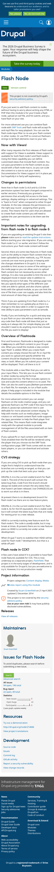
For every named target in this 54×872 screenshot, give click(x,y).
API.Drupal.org (8, 830)
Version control (18, 87)
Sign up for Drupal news (13, 806)
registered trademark (28, 862)
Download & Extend (38, 820)
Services (32, 800)
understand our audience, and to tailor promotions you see (31, 8)
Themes (32, 830)
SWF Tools (17, 127)
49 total (16, 691)
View (6, 87)
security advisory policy (21, 99)
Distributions (34, 833)
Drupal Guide (8, 821)
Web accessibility (9, 839)
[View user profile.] (10, 646)
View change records (13, 767)
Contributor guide (37, 806)
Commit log (9, 755)
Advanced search (11, 678)
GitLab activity (10, 759)
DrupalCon (33, 812)
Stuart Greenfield (27, 590)
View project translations (15, 731)
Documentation (9, 817)
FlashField (38, 560)
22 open (7, 691)
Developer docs (9, 827)
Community (34, 796)
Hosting (32, 803)
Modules (5, 69)
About (4, 835)
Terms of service (9, 848)
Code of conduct (36, 815)
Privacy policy (8, 851)
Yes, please (15, 13)
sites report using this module (23, 585)
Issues (6, 751)
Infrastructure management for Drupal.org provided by (23, 784)
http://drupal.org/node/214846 (18, 727)
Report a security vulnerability (18, 763)
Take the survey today (27, 63)
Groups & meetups (37, 809)
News (4, 796)
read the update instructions (36, 237)
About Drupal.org (10, 845)
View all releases (9, 616)
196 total (16, 685)
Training (41, 800)
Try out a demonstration (15, 722)
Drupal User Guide (10, 824)
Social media (7, 803)
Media (46, 580)
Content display (34, 580)
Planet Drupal (8, 800)
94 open (7, 685)
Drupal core (33, 824)
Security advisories (10, 809)
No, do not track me (34, 13)
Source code (9, 747)
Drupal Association (10, 842)
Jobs (3, 812)
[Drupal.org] (27, 34)
